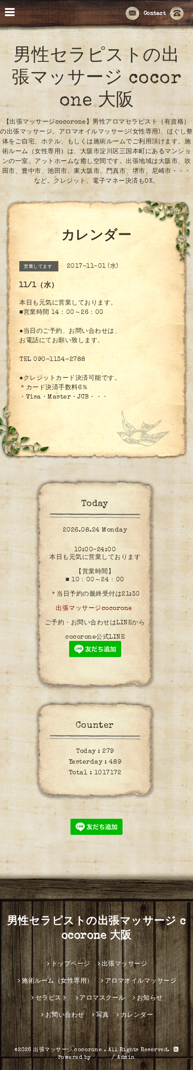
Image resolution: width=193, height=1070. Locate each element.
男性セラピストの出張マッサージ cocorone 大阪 (96, 79)
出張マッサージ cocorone (68, 1050)
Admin (126, 1058)
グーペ (101, 1058)
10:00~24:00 (95, 550)
